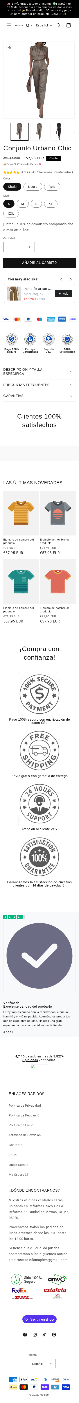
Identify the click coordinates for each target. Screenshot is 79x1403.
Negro (33, 186)
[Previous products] (61, 279)
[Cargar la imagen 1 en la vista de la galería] (19, 132)
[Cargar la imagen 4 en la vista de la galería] (59, 132)
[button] (9, 25)
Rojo (52, 186)
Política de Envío (21, 1125)
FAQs (12, 1155)
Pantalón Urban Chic (38, 288)
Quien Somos (18, 1165)
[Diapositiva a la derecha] (74, 133)
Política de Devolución (25, 1115)
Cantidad (9, 238)
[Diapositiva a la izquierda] (5, 133)
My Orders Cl (18, 1174)
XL (51, 203)
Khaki (12, 186)
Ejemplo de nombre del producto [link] (18, 541)
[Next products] (71, 279)
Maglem (45, 1394)
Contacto (16, 1145)
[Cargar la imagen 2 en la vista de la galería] (39, 132)
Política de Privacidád (25, 1105)
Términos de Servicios (25, 1135)
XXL (11, 213)
